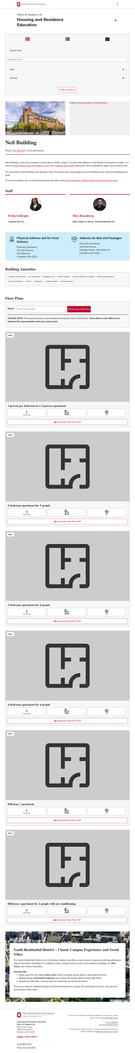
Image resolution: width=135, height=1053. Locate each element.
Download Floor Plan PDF (44, 423)
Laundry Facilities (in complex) (83, 277)
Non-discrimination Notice (108, 1025)
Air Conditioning (34, 277)
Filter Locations (67, 90)
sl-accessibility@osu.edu (109, 1018)
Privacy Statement (111, 1022)
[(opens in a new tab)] (100, 118)
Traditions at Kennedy (64, 166)
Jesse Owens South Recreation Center (31, 166)
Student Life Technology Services (106, 1031)
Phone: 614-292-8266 (26, 1047)
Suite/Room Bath (51, 281)
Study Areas (38, 281)
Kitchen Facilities (64, 277)
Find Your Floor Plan (80, 309)
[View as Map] (107, 39)
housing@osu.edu (24, 1044)
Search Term (16, 50)
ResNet (28, 281)
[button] (126, 67)
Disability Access (49, 277)
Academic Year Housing (17, 277)
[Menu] (115, 20)
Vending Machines (67, 281)
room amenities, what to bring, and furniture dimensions (92, 180)
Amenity (13, 78)
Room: (11, 308)
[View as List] (68, 39)
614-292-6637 (19, 151)
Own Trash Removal (15, 281)
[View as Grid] (28, 39)
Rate (12, 69)
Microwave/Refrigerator (105, 277)
